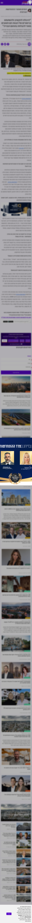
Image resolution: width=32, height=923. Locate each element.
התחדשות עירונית (26, 98)
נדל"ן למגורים (28, 424)
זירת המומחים (28, 564)
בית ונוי (29, 451)
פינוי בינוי (21, 148)
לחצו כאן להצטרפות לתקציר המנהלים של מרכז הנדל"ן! (16, 317)
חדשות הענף (28, 391)
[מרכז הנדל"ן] (26, 3)
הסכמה (9, 913)
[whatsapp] (2, 44)
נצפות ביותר (28, 829)
